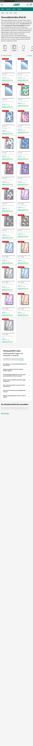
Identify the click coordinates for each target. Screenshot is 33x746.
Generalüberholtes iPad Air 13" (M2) (24, 283)
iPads (11, 12)
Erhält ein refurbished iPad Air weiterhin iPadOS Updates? (13, 370)
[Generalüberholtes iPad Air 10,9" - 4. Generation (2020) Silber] (8, 143)
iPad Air (15, 12)
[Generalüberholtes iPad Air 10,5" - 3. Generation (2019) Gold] (24, 64)
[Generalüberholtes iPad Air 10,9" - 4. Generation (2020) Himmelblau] (8, 117)
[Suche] (27, 4)
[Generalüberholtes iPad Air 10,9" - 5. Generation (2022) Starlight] (24, 221)
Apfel (7, 12)
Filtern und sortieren (7, 55)
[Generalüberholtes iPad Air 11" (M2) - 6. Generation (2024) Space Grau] (8, 273)
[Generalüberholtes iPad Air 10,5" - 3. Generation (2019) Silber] (8, 64)
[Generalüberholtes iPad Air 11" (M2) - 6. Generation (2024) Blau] (8, 247)
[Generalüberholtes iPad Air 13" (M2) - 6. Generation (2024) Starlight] (24, 299)
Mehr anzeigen (5, 413)
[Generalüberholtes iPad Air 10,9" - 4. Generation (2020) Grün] (24, 90)
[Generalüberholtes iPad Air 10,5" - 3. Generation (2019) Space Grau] (8, 90)
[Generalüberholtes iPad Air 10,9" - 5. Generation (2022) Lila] (24, 169)
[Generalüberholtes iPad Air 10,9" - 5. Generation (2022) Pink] (8, 169)
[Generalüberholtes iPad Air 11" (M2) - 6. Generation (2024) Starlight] (24, 247)
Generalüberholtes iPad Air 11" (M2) (24, 204)
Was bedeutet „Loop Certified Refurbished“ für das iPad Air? (15, 364)
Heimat (2, 12)
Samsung (8, 9)
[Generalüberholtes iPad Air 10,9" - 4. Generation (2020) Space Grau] (8, 194)
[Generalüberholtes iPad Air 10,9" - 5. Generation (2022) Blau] (24, 143)
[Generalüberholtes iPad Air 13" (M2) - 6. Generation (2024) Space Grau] (8, 325)
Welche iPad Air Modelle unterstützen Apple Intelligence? (14, 380)
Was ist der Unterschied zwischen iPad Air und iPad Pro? (14, 385)
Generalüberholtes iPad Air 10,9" (24, 100)
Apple (2, 9)
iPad (17, 39)
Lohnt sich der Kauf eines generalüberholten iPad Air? (14, 391)
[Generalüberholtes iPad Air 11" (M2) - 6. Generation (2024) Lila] (24, 194)
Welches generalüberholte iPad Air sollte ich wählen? (14, 396)
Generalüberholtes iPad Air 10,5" (8, 74)
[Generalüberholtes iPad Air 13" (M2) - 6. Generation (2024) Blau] (24, 273)
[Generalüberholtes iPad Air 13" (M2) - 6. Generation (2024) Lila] (8, 299)
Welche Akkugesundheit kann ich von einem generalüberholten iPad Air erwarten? (14, 375)
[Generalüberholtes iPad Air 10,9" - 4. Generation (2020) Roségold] (24, 117)
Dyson (14, 9)
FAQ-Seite (21, 359)
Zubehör (19, 9)
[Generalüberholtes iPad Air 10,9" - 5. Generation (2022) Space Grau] (8, 221)
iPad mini (3, 41)
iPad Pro (23, 39)
